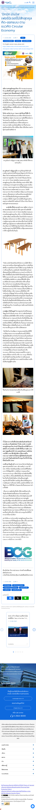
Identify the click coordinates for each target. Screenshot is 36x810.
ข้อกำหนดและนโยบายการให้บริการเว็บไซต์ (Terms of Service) (17, 785)
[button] (34, 629)
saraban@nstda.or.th (18, 698)
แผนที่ (2, 677)
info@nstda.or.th (18, 708)
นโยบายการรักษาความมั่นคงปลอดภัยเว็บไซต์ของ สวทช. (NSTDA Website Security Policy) (16, 792)
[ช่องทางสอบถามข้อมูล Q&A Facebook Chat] (33, 806)
